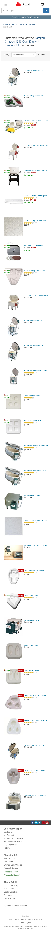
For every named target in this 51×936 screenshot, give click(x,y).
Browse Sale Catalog (13, 864)
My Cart (28, 923)
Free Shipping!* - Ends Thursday (25, 17)
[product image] (13, 76)
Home (22, 923)
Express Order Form (13, 841)
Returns (7, 847)
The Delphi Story (11, 885)
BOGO (20, 571)
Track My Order (10, 844)
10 (36, 397)
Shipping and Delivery (13, 838)
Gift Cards (8, 861)
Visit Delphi (9, 888)
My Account (9, 835)
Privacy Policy (18, 926)
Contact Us (8, 831)
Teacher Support (11, 871)
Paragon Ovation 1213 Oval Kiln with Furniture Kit (25, 42)
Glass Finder (9, 858)
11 (36, 697)
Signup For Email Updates (15, 905)
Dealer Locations (11, 891)
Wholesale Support (12, 874)
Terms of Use (9, 898)
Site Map (8, 895)
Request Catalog (11, 867)
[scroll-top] (46, 926)
